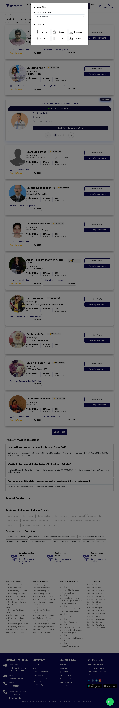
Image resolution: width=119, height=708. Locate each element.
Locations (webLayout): (43, 12)
